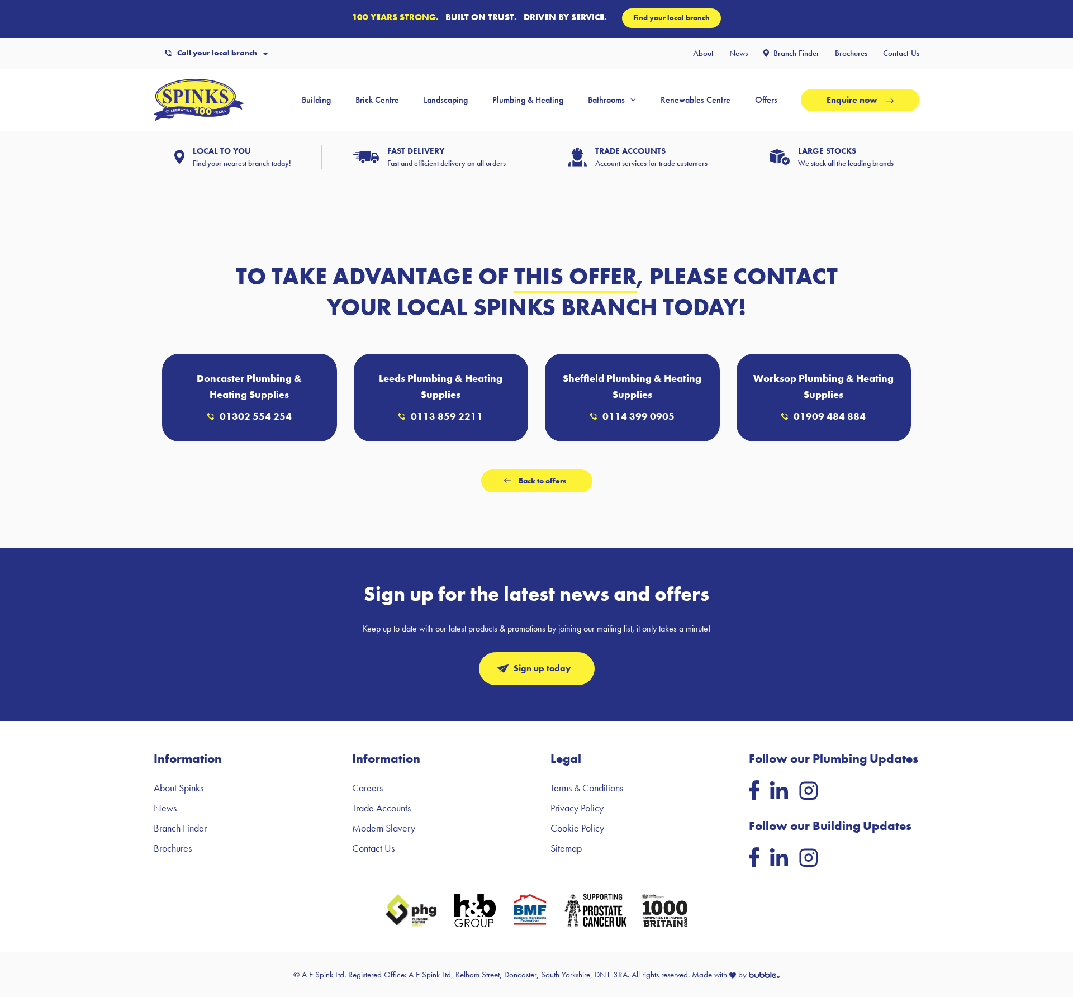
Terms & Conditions (586, 787)
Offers (766, 100)
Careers (367, 787)
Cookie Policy (577, 828)
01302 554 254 (256, 416)
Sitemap (566, 848)
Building (316, 100)
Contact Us (901, 53)
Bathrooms (606, 100)
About (703, 53)
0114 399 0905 (638, 416)
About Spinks (178, 787)
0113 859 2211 (447, 416)
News (738, 53)
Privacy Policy (577, 807)
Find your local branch (671, 17)
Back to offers (542, 481)
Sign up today (542, 668)
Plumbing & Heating (527, 100)
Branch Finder (796, 53)
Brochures (851, 53)
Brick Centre (377, 100)
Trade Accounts (381, 807)
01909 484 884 (830, 416)
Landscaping (446, 100)
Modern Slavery (383, 828)
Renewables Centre (695, 100)
